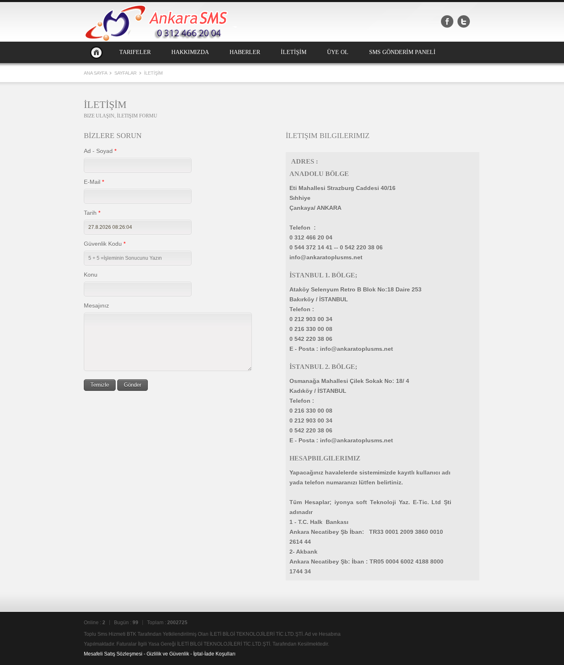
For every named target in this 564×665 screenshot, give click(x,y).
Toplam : (167, 622)
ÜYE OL (337, 52)
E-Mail (94, 182)
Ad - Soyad (100, 151)
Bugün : (126, 622)
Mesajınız (96, 305)
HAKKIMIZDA (190, 52)
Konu (90, 274)
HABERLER (245, 52)
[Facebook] (447, 21)
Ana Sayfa (96, 52)
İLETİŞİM (293, 52)
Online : (94, 622)
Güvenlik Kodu (105, 243)
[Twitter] (463, 21)
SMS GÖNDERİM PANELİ (402, 52)
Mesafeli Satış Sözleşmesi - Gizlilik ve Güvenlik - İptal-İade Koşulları (159, 654)
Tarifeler (135, 52)
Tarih (92, 212)
